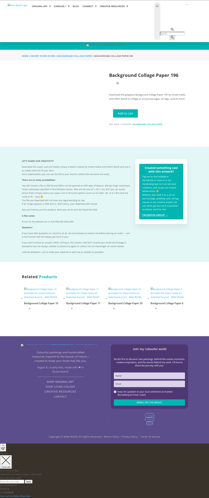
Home (25, 56)
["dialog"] (104, 474)
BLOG (76, 6)
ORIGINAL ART (39, 6)
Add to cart (125, 113)
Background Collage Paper (74, 56)
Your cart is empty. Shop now (15, 496)
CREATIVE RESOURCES (112, 6)
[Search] (172, 38)
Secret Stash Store (43, 56)
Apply (28, 481)
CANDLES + (60, 6)
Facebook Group (155, 215)
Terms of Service (150, 436)
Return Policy (111, 436)
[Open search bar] (172, 29)
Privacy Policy (130, 436)
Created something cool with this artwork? (161, 169)
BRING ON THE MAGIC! (149, 402)
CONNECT (87, 6)
